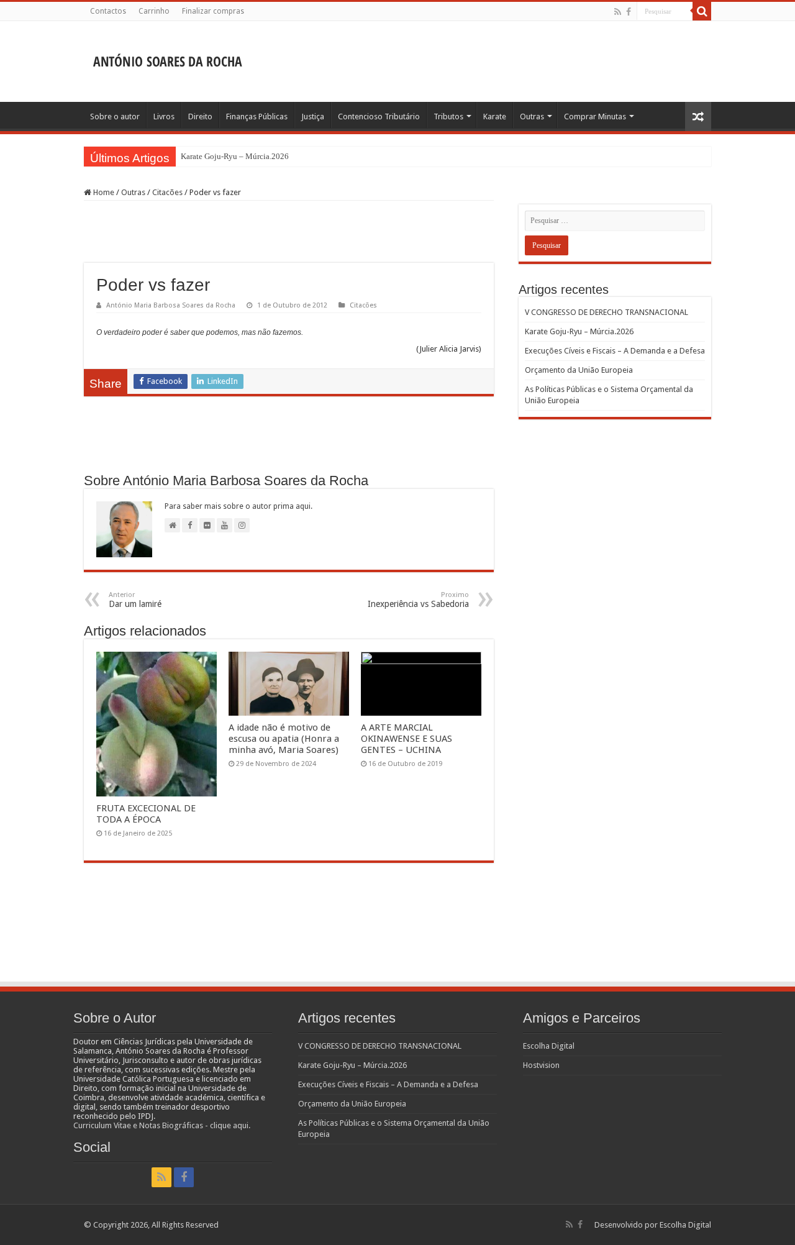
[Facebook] (628, 11)
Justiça (312, 116)
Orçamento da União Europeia (579, 370)
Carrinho (154, 11)
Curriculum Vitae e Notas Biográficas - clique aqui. (161, 1125)
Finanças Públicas (257, 116)
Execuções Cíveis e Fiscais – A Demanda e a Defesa (615, 350)
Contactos (108, 11)
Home (102, 192)
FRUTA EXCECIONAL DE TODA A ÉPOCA (146, 814)
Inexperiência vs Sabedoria (418, 600)
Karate (494, 116)
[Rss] (617, 11)
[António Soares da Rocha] (167, 58)
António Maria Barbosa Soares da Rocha (170, 305)
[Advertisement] (476, 61)
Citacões (167, 192)
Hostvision (541, 1065)
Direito (200, 116)
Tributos (448, 116)
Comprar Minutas (595, 116)
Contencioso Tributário (379, 116)
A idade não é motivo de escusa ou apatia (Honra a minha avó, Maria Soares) (284, 738)
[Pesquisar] (702, 11)
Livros (164, 116)
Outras (532, 116)
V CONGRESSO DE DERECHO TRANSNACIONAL (606, 312)
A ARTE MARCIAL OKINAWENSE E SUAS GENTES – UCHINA (406, 738)
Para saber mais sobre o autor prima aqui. (238, 506)
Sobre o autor (115, 116)
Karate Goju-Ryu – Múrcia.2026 (235, 156)
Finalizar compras (213, 11)
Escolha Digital (549, 1046)
